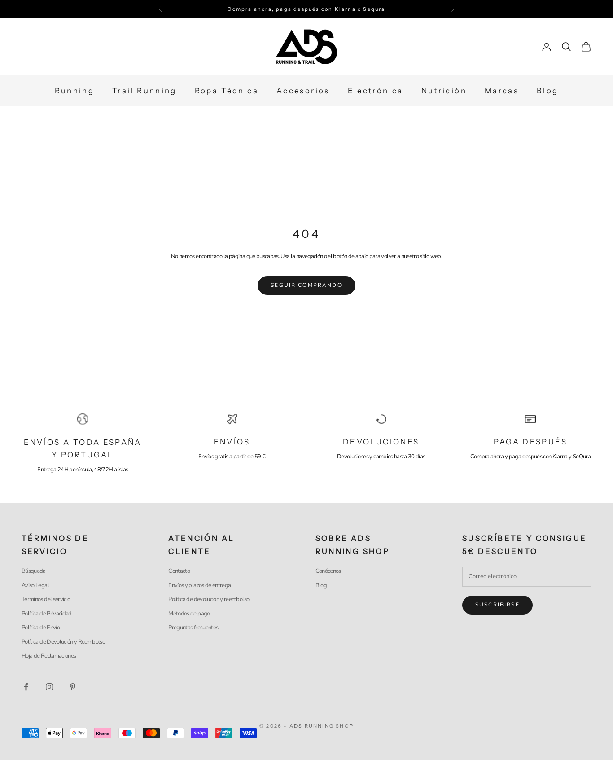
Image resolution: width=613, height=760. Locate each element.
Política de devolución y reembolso (208, 599)
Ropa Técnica (226, 91)
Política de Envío (41, 628)
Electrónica (375, 91)
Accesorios (303, 91)
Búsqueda (34, 571)
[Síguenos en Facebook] (26, 686)
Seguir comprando (306, 285)
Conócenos (328, 571)
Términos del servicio (46, 599)
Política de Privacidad (47, 614)
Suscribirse (497, 604)
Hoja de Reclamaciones (49, 656)
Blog (547, 91)
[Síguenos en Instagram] (49, 686)
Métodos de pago (189, 614)
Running (75, 91)
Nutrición (444, 91)
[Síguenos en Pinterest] (72, 686)
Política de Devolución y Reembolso (63, 642)
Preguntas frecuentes (193, 628)
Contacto (179, 571)
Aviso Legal (35, 585)
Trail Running (144, 91)
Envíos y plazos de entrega (199, 585)
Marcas (502, 91)
